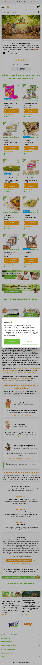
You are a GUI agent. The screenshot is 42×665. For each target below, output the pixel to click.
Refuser (29, 342)
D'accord (12, 342)
